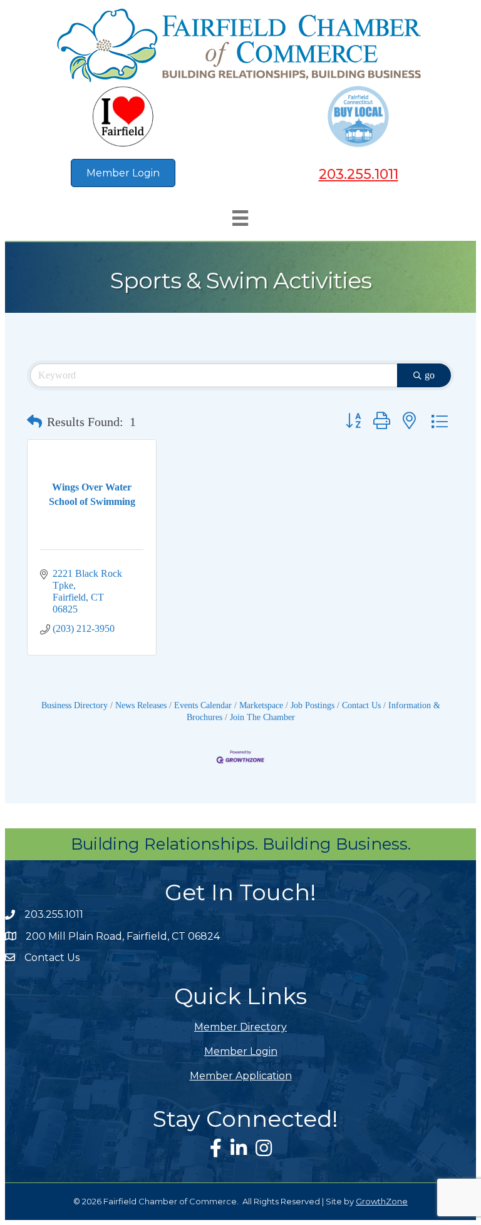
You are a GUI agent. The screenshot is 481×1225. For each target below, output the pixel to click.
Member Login (240, 1051)
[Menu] (240, 218)
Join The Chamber (262, 717)
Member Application (241, 1076)
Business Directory (74, 705)
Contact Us (361, 705)
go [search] (430, 375)
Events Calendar (203, 705)
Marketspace (261, 705)
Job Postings (312, 705)
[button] (34, 421)
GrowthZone (382, 1201)
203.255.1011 (358, 174)
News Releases (141, 705)
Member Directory (240, 1027)
